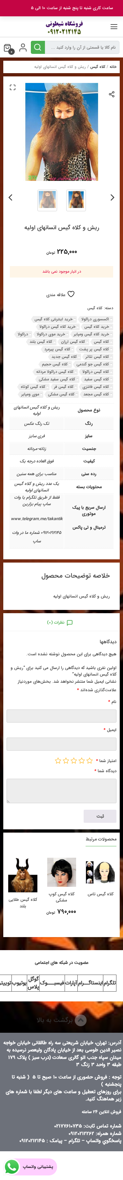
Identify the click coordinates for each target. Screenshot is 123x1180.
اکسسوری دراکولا (95, 319)
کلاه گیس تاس (100, 894)
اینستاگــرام (90, 983)
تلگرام (110, 983)
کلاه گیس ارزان (73, 342)
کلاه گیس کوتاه (33, 387)
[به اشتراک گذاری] (112, 94)
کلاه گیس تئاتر (97, 357)
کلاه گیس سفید (96, 379)
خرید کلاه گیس (96, 327)
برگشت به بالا (55, 1020)
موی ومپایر (30, 394)
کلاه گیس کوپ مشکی (61, 897)
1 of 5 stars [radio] (89, 760)
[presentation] (113, 196)
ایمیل (110, 729)
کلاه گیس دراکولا (95, 372)
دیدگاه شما (105, 771)
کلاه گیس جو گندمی (92, 364)
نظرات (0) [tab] (56, 622)
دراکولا (23, 334)
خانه (113, 67)
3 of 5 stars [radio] (74, 760)
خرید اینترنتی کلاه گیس (53, 319)
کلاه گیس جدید (64, 357)
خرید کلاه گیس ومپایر (91, 334)
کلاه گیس (97, 67)
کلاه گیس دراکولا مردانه (54, 372)
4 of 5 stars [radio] (66, 760)
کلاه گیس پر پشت (94, 349)
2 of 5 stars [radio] (81, 760)
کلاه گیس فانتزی (95, 387)
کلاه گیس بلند (41, 342)
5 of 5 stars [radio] (58, 760)
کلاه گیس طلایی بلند (23, 903)
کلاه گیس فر (63, 387)
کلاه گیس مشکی (61, 394)
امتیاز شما (106, 760)
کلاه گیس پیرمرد (57, 349)
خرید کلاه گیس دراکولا (57, 327)
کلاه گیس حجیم (55, 364)
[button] (12, 87)
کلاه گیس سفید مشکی (57, 379)
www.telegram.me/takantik (37, 519)
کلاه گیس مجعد (96, 394)
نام (112, 701)
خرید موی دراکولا (51, 334)
